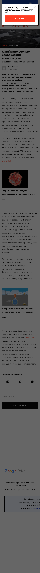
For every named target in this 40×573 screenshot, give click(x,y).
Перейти (20, 19)
